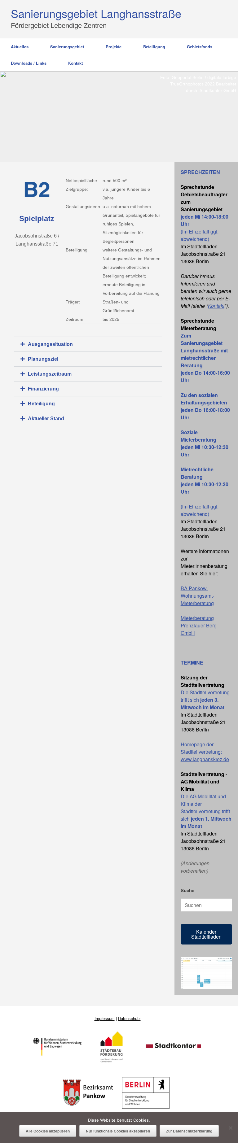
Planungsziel (43, 359)
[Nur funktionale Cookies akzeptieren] (230, 1128)
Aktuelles (20, 47)
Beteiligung (154, 47)
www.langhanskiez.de (205, 759)
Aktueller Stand (46, 418)
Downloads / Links (28, 63)
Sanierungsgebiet (67, 47)
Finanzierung (43, 388)
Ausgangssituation (50, 344)
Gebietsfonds (199, 47)
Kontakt (75, 63)
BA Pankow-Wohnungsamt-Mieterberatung (197, 596)
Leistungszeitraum (50, 374)
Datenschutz (129, 1018)
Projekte (113, 47)
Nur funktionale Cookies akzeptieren (118, 1131)
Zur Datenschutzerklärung (189, 1131)
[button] (88, 344)
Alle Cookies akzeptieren (48, 1131)
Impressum (105, 1018)
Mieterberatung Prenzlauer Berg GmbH (199, 625)
